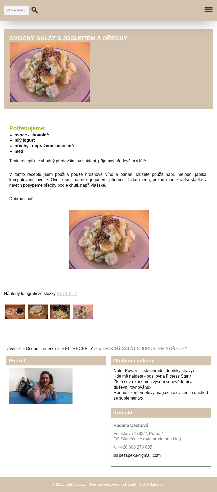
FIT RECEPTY (79, 348)
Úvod (12, 348)
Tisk (142, 484)
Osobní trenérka (41, 348)
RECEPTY (67, 293)
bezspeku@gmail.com (140, 455)
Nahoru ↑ (157, 484)
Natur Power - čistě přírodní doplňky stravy (153, 370)
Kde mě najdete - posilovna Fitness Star (151, 376)
